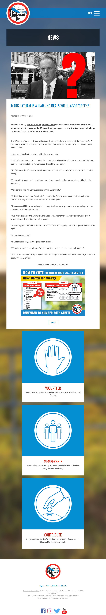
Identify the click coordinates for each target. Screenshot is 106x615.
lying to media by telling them (40, 124)
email (63, 585)
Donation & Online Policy (31, 591)
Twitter (54, 585)
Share (53, 322)
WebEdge (55, 593)
